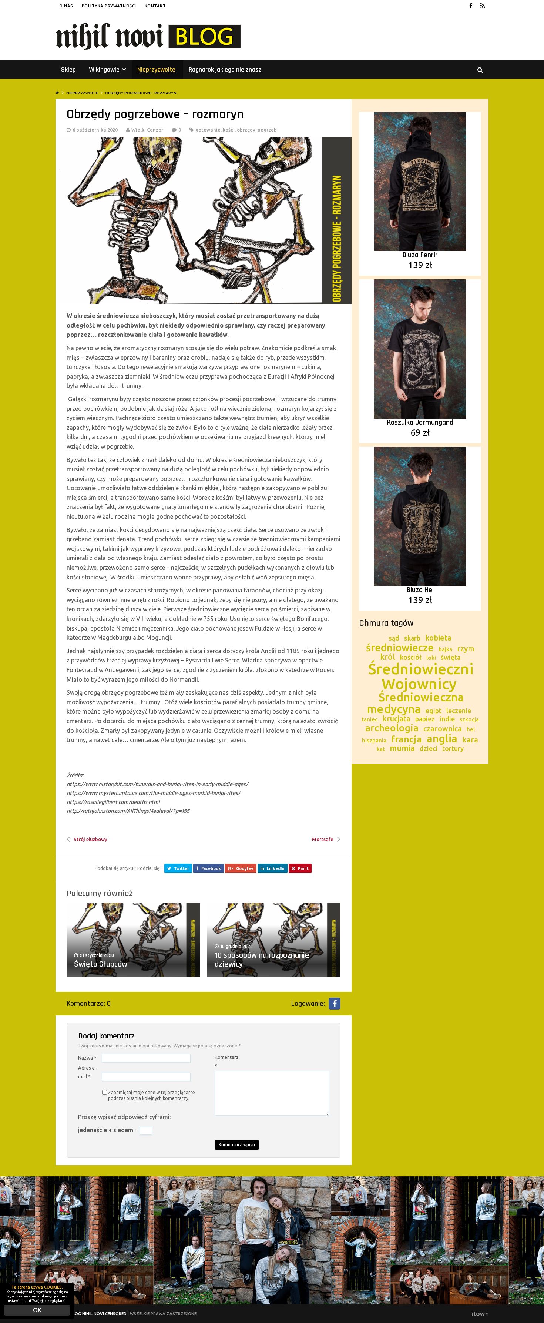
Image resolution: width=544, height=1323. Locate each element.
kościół (411, 657)
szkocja (469, 719)
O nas (66, 6)
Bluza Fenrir (420, 255)
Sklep (68, 69)
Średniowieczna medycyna (415, 703)
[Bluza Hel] (420, 515)
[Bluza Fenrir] (420, 180)
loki (431, 658)
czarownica (442, 728)
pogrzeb (267, 129)
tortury (453, 748)
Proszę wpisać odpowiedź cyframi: (124, 1117)
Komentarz (226, 1061)
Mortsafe (322, 839)
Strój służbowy (90, 839)
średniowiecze (400, 647)
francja (406, 739)
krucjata (396, 718)
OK (37, 1310)
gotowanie (208, 129)
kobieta (438, 638)
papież (425, 718)
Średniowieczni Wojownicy (421, 676)
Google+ (244, 868)
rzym (465, 648)
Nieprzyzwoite (156, 69)
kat (381, 749)
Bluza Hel (420, 590)
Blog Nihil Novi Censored (98, 1314)
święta (450, 657)
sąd (394, 638)
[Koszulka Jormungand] (420, 348)
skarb (412, 638)
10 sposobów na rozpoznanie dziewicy (262, 960)
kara (470, 739)
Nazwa (87, 1057)
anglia (442, 738)
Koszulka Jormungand (420, 422)
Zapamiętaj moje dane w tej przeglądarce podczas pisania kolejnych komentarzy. (151, 1095)
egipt (433, 710)
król (387, 656)
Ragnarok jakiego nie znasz (225, 69)
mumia (402, 748)
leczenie (458, 710)
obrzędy (246, 129)
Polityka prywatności (109, 6)
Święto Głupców (100, 964)
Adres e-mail (87, 1072)
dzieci (428, 748)
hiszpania (374, 740)
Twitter (181, 868)
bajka (445, 649)
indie (447, 718)
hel (471, 729)
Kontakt (155, 6)
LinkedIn (275, 868)
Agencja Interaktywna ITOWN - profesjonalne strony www (479, 1314)
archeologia (392, 727)
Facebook (210, 868)
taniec (369, 719)
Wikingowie (107, 69)
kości (229, 129)
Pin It (303, 868)
